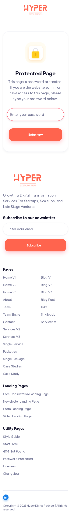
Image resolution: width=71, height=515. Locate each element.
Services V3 (11, 337)
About (7, 300)
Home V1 (9, 277)
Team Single (11, 314)
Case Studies (12, 366)
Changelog (11, 474)
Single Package (14, 359)
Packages (10, 351)
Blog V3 (46, 292)
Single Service (13, 344)
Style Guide (11, 436)
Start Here (10, 444)
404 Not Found (14, 451)
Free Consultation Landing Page (26, 394)
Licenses (9, 466)
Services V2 (11, 329)
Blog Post (48, 300)
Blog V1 (46, 277)
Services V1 (49, 322)
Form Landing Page (17, 409)
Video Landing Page (17, 416)
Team (7, 307)
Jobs (44, 307)
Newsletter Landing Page (21, 401)
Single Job (48, 314)
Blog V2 (46, 285)
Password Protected (18, 459)
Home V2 (10, 285)
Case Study (11, 374)
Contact (9, 322)
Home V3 (10, 292)
